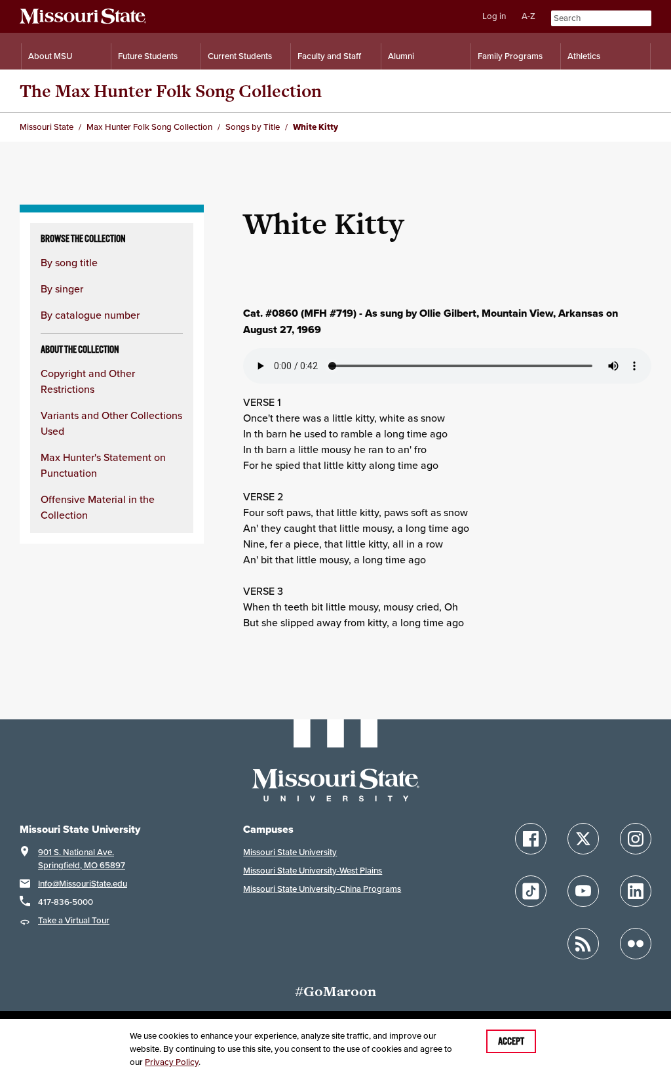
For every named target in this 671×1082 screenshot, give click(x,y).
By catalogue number (90, 315)
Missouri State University (290, 852)
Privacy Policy (172, 1062)
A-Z (528, 16)
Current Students (240, 56)
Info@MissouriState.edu (82, 883)
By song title (69, 262)
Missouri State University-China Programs (322, 889)
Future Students (148, 56)
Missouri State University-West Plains (312, 870)
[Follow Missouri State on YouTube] (583, 891)
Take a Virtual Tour (73, 920)
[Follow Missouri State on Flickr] (635, 943)
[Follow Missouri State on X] (583, 838)
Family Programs (510, 56)
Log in (494, 16)
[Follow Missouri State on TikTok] (530, 891)
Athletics (583, 56)
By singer (62, 288)
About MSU (50, 56)
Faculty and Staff (329, 56)
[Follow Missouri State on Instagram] (635, 838)
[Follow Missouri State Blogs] (583, 943)
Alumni (401, 56)
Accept (511, 1041)
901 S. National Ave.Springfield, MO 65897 (81, 859)
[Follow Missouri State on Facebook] (530, 838)
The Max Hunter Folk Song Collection (171, 91)
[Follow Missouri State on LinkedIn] (635, 891)
